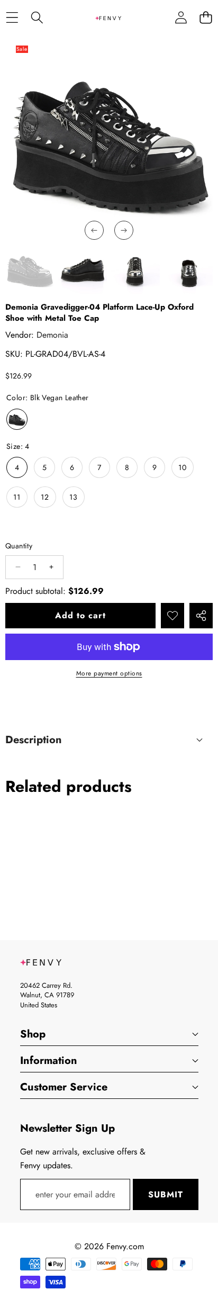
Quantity (18, 545)
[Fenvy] (108, 17)
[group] (29, 269)
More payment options (109, 673)
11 (17, 497)
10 (182, 467)
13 (73, 497)
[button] (205, 18)
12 (45, 497)
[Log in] (181, 18)
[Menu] (12, 18)
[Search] (37, 18)
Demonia (52, 335)
